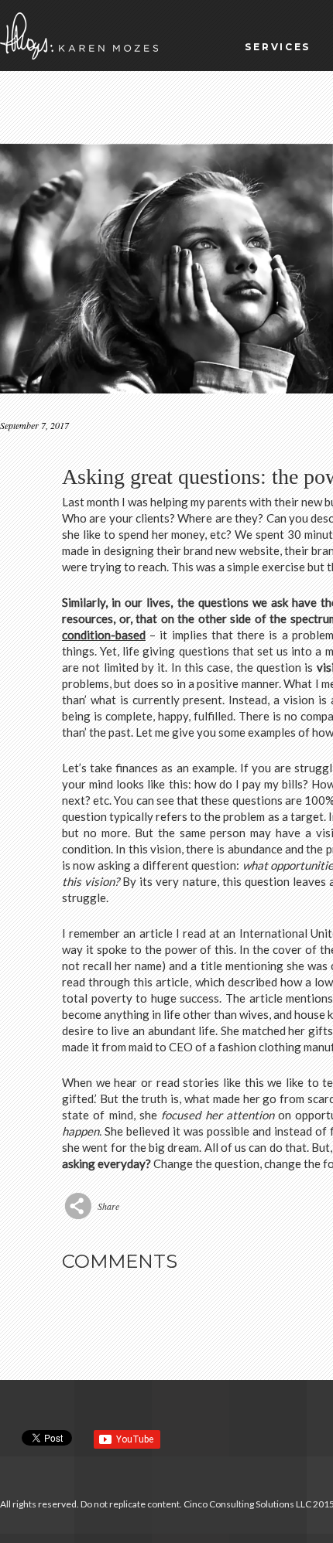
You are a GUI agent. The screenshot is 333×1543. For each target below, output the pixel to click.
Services (278, 47)
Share (108, 1206)
